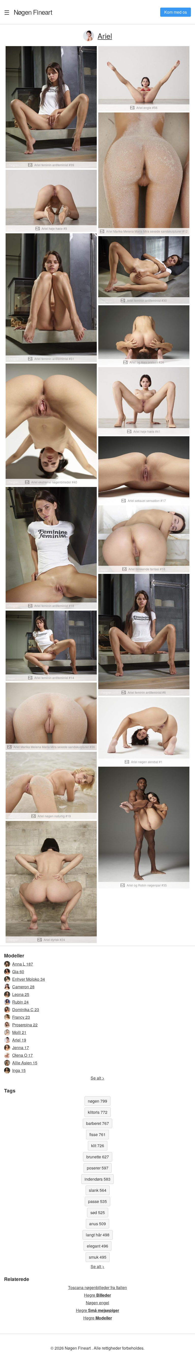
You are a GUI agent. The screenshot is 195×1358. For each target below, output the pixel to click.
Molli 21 (19, 1032)
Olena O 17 (22, 1055)
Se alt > (97, 1078)
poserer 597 (97, 1168)
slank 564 (97, 1190)
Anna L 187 (22, 964)
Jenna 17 (20, 1047)
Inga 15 (19, 1070)
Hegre (97, 1295)
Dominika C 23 (25, 1009)
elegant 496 (97, 1246)
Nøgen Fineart (33, 11)
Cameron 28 (23, 987)
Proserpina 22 (25, 1025)
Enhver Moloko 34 (28, 979)
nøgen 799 (97, 1101)
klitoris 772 (97, 1112)
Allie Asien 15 (24, 1063)
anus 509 (97, 1224)
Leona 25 (20, 994)
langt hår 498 (97, 1235)
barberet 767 (97, 1123)
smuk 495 (97, 1257)
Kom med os (175, 12)
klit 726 (97, 1145)
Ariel (105, 35)
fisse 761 (97, 1134)
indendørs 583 (97, 1179)
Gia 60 (18, 971)
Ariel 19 (19, 1040)
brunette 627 (97, 1157)
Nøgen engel (97, 1303)
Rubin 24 (20, 1002)
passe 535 (97, 1201)
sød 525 (97, 1212)
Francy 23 (21, 1017)
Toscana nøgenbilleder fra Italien (97, 1287)
